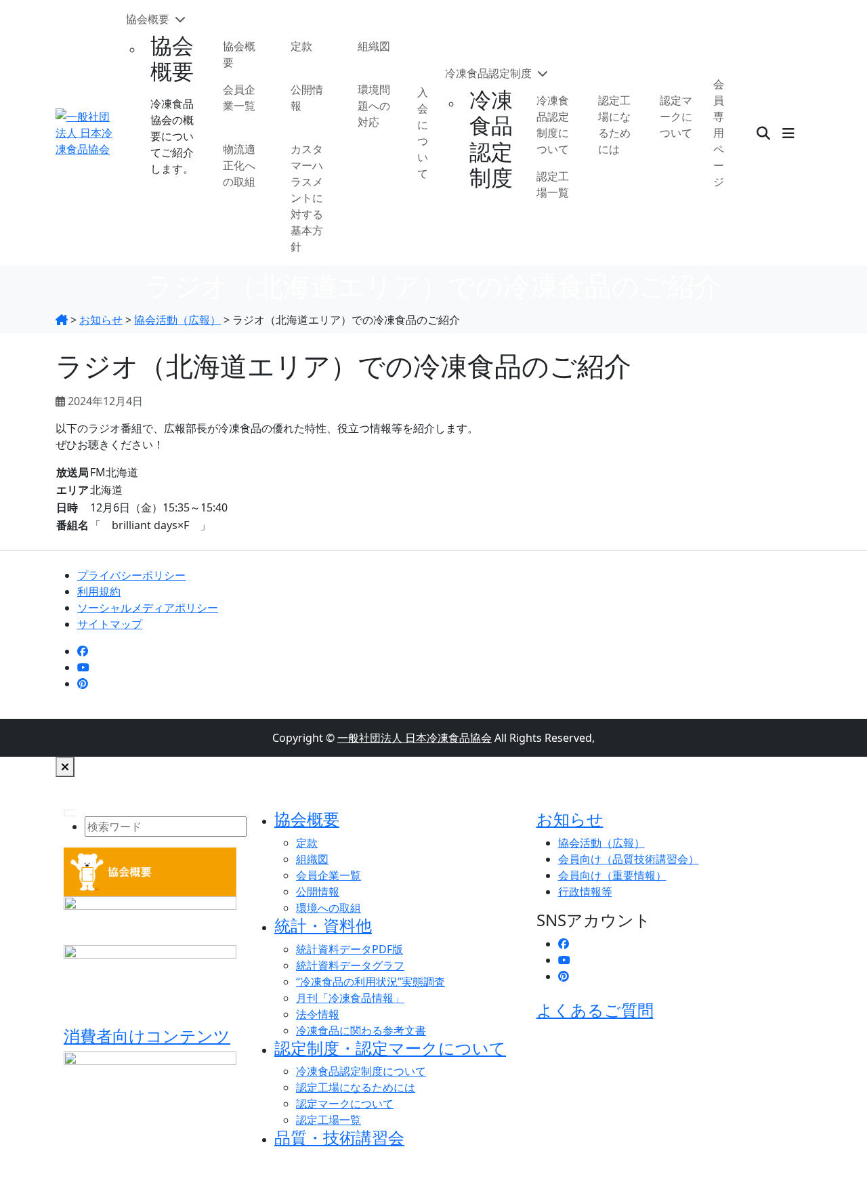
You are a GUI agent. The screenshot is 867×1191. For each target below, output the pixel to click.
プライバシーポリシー (131, 575)
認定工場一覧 (552, 184)
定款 (301, 46)
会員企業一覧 (239, 97)
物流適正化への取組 (239, 165)
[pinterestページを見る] (82, 683)
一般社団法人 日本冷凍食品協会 (414, 737)
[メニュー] (788, 133)
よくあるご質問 (595, 1010)
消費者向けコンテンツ (147, 1035)
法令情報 (317, 1014)
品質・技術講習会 (339, 1137)
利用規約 (99, 591)
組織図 (374, 46)
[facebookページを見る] (82, 651)
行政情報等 (585, 891)
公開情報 (307, 97)
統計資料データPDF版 (349, 949)
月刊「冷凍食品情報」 (350, 997)
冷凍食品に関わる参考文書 (361, 1030)
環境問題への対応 (374, 105)
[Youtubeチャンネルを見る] (83, 667)
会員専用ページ (718, 133)
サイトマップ (109, 624)
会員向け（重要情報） (612, 875)
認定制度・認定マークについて (390, 1048)
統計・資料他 (323, 925)
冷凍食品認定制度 (489, 73)
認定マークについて (676, 116)
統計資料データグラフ (350, 965)
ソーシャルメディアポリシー (147, 607)
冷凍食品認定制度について (552, 124)
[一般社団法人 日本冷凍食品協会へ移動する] (62, 319)
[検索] (763, 133)
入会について (422, 133)
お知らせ (570, 819)
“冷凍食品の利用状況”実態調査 (370, 981)
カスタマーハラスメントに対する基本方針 (307, 198)
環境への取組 (328, 907)
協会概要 (149, 19)
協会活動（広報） (601, 842)
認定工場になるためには (614, 124)
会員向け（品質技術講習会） (628, 859)
